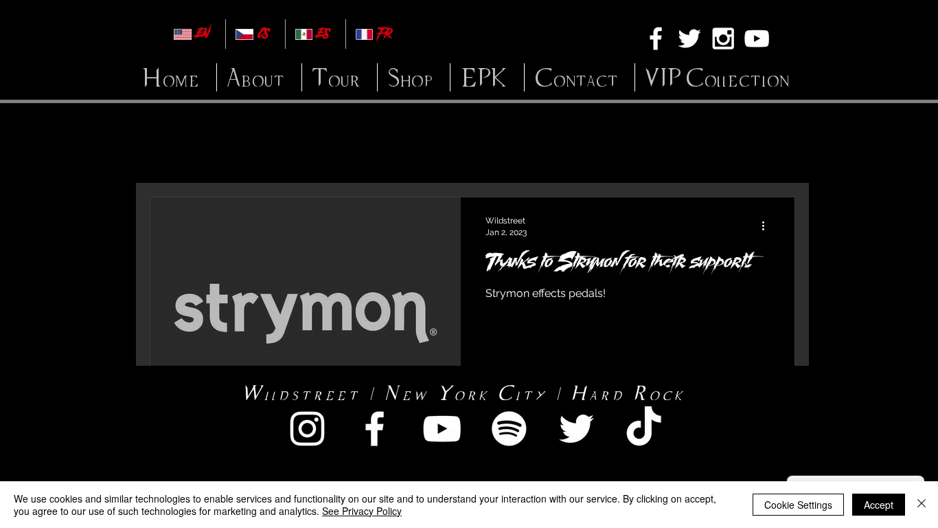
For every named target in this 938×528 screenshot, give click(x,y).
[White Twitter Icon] (689, 38)
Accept (878, 505)
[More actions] (767, 225)
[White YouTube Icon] (757, 38)
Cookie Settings (798, 505)
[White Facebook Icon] (656, 38)
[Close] (921, 504)
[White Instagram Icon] (723, 38)
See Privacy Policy (362, 511)
